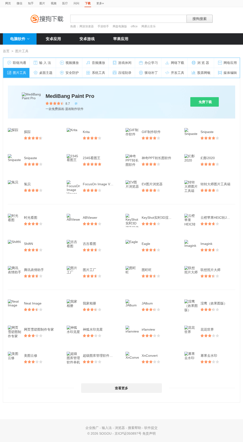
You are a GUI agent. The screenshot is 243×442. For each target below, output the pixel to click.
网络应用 (230, 63)
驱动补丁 (151, 73)
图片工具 (19, 73)
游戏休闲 (124, 63)
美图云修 (30, 355)
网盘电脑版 (120, 26)
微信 (19, 3)
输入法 (107, 428)
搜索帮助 (134, 428)
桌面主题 (45, 73)
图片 (42, 3)
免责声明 (149, 433)
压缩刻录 (124, 73)
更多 (100, 3)
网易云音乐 (148, 26)
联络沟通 (19, 63)
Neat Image (33, 303)
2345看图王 (91, 158)
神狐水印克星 (93, 329)
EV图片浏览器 (152, 184)
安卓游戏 (87, 39)
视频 (53, 3)
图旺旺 (147, 270)
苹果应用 (120, 39)
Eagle (146, 244)
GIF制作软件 (151, 132)
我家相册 (89, 303)
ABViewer (90, 217)
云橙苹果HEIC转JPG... (217, 217)
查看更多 (121, 388)
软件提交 (151, 428)
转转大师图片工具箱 (215, 184)
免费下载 (205, 102)
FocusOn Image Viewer (100, 184)
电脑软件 (17, 39)
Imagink (206, 244)
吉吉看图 (89, 244)
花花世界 (207, 329)
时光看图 (30, 217)
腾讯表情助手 (34, 270)
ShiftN (28, 244)
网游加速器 (86, 26)
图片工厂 (89, 270)
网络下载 (177, 63)
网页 (8, 3)
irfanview (148, 329)
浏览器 (120, 428)
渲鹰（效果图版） (214, 303)
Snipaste (207, 132)
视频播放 (72, 63)
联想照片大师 (210, 270)
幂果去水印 (209, 355)
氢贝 (27, 184)
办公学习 (151, 63)
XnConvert (150, 355)
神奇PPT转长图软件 (156, 158)
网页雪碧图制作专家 (39, 329)
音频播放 (98, 63)
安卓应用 (53, 39)
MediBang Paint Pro (70, 96)
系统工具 (98, 73)
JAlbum (147, 303)
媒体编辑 (230, 73)
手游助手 (104, 26)
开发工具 (177, 73)
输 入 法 (45, 63)
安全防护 (72, 73)
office (134, 26)
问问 (76, 3)
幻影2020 (208, 158)
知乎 (31, 3)
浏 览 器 (203, 63)
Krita (86, 132)
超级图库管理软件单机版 (100, 355)
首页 (6, 51)
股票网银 (203, 73)
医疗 (65, 3)
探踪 (27, 132)
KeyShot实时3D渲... (156, 217)
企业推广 (92, 428)
